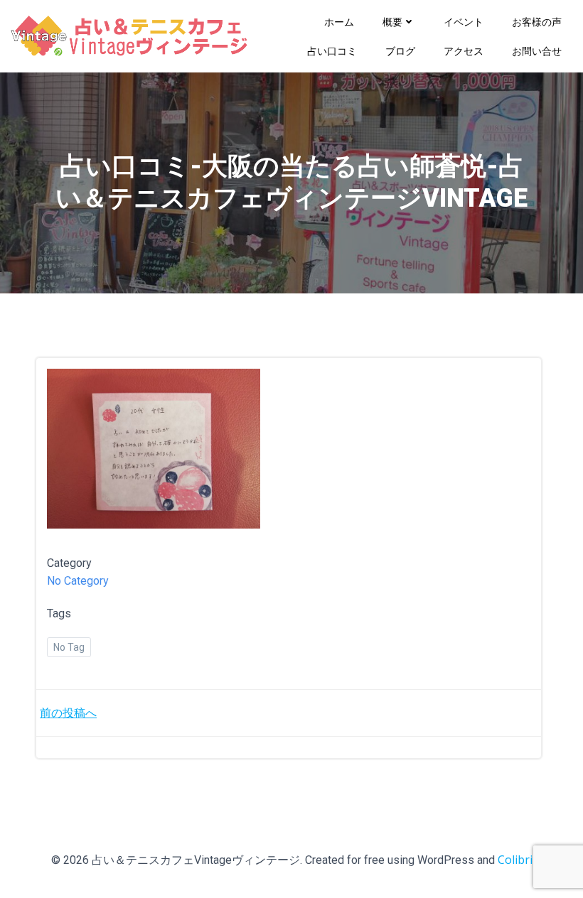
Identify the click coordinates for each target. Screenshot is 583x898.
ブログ (400, 51)
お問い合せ (537, 51)
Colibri (515, 859)
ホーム (339, 21)
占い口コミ (332, 51)
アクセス (463, 51)
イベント (463, 21)
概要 (392, 21)
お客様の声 (537, 21)
